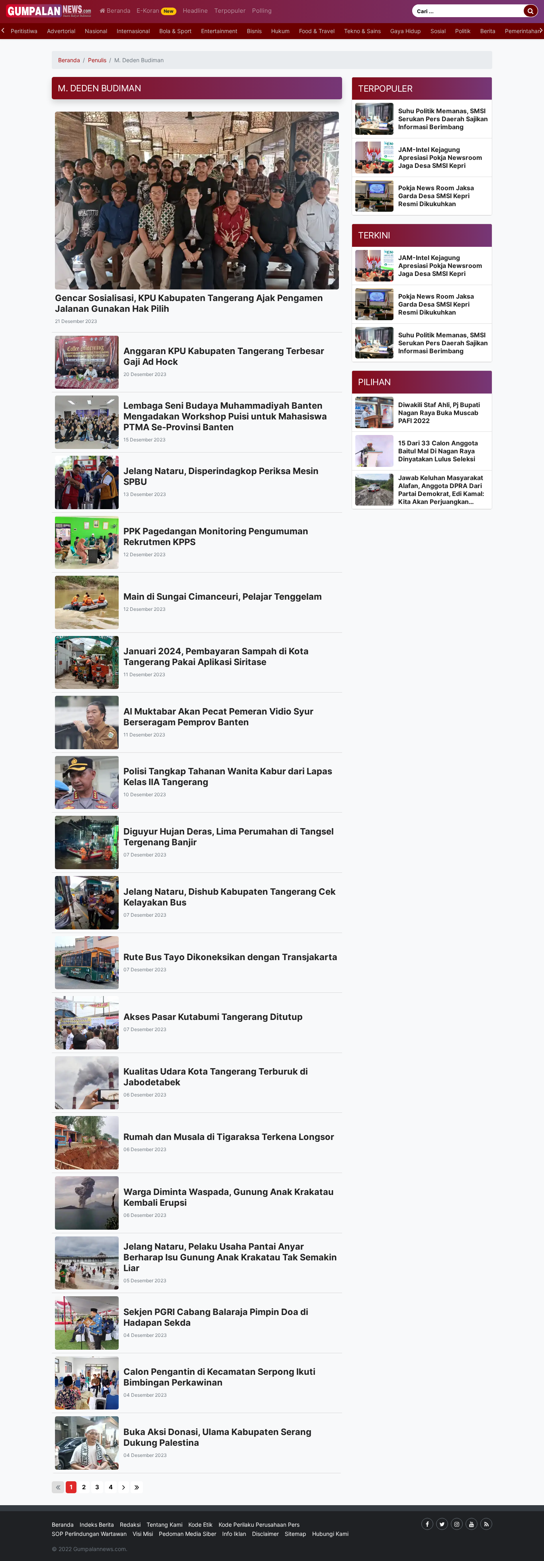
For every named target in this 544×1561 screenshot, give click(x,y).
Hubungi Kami (330, 1533)
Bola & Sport (175, 31)
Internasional (133, 31)
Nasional (96, 31)
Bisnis (254, 31)
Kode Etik (200, 1524)
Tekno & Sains (362, 31)
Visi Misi (143, 1533)
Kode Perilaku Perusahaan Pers (259, 1524)
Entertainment (219, 31)
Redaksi (130, 1524)
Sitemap (295, 1533)
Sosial (438, 31)
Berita (487, 31)
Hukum (280, 31)
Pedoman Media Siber (187, 1533)
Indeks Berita (97, 1524)
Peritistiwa (24, 31)
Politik (463, 31)
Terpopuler (230, 10)
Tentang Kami (164, 1524)
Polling (262, 10)
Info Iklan (234, 1533)
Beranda (117, 10)
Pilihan (374, 382)
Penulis (97, 60)
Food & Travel (317, 31)
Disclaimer (265, 1533)
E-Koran (155, 10)
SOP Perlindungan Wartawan (89, 1533)
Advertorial (61, 31)
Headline (195, 10)
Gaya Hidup (405, 31)
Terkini (374, 235)
